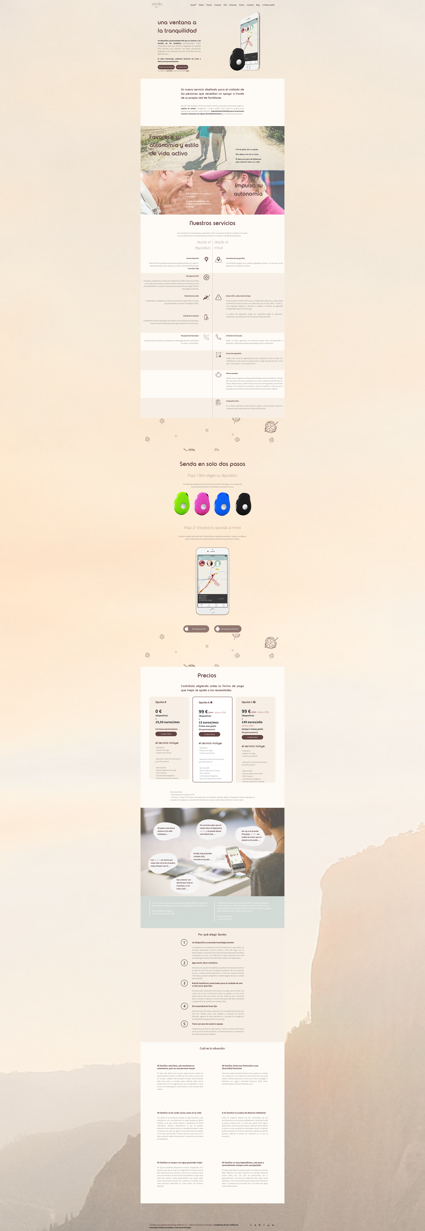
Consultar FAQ (193, 268)
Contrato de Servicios (183, 1227)
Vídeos (201, 5)
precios (169, 71)
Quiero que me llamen (166, 67)
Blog (258, 5)
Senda (193, 4)
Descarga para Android (229, 628)
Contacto (250, 5)
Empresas (233, 5)
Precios (209, 5)
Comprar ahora (182, 67)
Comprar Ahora (166, 734)
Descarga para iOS (199, 628)
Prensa (241, 5)
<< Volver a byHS (268, 5)
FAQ (225, 5)
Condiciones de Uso (221, 1225)
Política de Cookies (166, 1227)
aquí (187, 71)
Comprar (217, 5)
